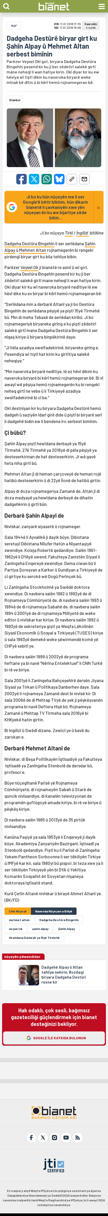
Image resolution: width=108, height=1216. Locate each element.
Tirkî (69, 232)
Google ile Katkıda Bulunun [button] (59, 1038)
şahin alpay (40, 928)
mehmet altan (19, 920)
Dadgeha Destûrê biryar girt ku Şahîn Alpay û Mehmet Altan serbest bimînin (52, 46)
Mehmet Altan (32, 250)
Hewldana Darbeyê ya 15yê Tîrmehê (34, 937)
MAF (14, 25)
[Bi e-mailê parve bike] (84, 179)
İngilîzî (82, 232)
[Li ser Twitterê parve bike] (34, 179)
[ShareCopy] (72, 179)
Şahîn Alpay (66, 928)
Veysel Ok (29, 267)
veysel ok (16, 928)
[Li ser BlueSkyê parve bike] (59, 179)
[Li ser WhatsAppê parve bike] (46, 179)
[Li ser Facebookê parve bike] (21, 179)
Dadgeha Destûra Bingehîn (29, 243)
